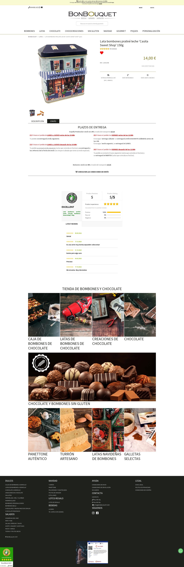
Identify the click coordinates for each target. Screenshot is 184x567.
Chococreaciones (74, 31)
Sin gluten (93, 31)
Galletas (8, 495)
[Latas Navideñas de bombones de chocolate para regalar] (108, 430)
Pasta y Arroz (10, 529)
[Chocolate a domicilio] (140, 315)
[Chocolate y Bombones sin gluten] (92, 377)
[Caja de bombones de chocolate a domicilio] (44, 315)
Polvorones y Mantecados (58, 490)
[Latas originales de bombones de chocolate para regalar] (76, 315)
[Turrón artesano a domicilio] (76, 430)
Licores (51, 509)
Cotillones (52, 495)
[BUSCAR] (106, 23)
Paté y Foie (8, 521)
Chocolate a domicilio (12, 490)
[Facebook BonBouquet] (93, 513)
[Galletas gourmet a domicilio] (140, 430)
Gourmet (121, 31)
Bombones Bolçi (10, 506)
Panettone (52, 487)
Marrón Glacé (10, 500)
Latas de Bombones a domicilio (15, 487)
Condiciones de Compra (143, 490)
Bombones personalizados (14, 503)
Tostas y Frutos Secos (12, 531)
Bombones (29, 31)
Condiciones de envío (99, 485)
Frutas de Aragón (55, 493)
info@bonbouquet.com (102, 505)
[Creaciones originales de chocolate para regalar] (108, 315)
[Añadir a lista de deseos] (128, 52)
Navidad (108, 31)
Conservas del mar (12, 518)
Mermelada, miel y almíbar (14, 498)
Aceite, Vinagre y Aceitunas (14, 526)
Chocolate (54, 31)
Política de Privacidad (142, 487)
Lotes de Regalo (54, 502)
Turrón (51, 485)
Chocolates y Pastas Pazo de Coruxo (17, 508)
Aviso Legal (139, 485)
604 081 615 (34, 7)
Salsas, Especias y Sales (13, 523)
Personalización (151, 31)
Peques (134, 31)
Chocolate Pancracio (12, 511)
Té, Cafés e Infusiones (56, 512)
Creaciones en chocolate (14, 493)
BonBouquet (32, 36)
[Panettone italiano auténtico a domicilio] (44, 430)
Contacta (95, 497)
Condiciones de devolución (101, 487)
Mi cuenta (95, 490)
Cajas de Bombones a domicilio (15, 485)
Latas (42, 31)
